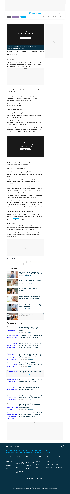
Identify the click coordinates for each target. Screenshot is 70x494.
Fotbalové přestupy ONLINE (20, 452)
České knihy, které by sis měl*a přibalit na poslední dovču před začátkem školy (31, 396)
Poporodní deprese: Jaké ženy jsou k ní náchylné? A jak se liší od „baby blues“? (30, 273)
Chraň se (60, 16)
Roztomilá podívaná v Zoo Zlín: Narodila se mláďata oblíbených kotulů (31, 380)
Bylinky (49, 16)
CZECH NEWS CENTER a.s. (39, 487)
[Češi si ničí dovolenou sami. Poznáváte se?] (12, 316)
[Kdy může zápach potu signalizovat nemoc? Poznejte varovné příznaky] (12, 299)
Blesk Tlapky (16, 450)
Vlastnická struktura (21, 491)
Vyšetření (55, 16)
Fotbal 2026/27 (38, 461)
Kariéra (41, 478)
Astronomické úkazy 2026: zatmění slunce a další (19, 466)
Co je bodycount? (9, 468)
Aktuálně (8, 456)
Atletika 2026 (38, 467)
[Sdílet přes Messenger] (15, 259)
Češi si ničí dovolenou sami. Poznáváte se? (31, 314)
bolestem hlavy (16, 218)
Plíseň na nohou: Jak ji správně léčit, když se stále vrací (31, 281)
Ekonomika (58, 456)
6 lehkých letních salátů (19, 474)
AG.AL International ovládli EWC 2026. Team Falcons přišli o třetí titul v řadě (30, 336)
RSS (37, 478)
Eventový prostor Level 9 (31, 452)
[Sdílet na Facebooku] (8, 259)
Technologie (49, 456)
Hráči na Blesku (22, 450)
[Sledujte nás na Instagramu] (10, 13)
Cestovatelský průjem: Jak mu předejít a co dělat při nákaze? (31, 305)
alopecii (20, 112)
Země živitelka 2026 (59, 467)
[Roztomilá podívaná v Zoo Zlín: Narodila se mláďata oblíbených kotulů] (12, 382)
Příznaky (45, 16)
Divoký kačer (28, 468)
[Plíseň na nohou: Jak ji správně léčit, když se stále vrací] (12, 282)
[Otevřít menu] (62, 13)
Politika (28, 456)
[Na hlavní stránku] (35, 13)
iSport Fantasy (29, 450)
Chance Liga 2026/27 (41, 452)
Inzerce (33, 478)
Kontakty (28, 478)
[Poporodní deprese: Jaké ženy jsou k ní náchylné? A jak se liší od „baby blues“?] (12, 274)
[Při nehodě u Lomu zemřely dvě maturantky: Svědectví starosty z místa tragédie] (12, 329)
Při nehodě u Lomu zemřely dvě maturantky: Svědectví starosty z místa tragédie (30, 328)
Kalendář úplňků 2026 (9, 467)
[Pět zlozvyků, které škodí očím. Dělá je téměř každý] (12, 291)
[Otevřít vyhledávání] (60, 13)
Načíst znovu (25, 149)
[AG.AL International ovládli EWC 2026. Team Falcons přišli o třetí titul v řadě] (12, 338)
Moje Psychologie (9, 450)
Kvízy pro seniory (9, 465)
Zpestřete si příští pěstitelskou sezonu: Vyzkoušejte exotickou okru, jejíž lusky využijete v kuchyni (30, 356)
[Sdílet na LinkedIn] (12, 259)
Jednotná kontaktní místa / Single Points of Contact (33, 491)
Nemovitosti (46, 450)
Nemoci (39, 16)
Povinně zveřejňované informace (47, 491)
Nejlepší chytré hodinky (49, 464)
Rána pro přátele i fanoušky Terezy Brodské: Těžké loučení (29, 388)
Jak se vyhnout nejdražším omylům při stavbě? (30, 372)
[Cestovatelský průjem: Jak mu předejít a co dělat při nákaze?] (12, 307)
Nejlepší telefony (48, 461)
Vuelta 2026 (47, 452)
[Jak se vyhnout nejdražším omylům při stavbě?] (12, 373)
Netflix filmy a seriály (49, 467)
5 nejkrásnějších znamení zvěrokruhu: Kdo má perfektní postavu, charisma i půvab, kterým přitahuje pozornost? (31, 414)
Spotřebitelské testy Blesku (37, 450)
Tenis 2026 (37, 464)
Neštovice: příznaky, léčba (10, 461)
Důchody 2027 (58, 464)
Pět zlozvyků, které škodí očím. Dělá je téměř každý (30, 289)
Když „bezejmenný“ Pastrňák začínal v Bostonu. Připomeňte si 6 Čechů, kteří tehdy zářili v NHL (30, 405)
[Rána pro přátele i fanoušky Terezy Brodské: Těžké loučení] (12, 390)
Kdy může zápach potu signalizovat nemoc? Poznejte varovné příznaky (29, 297)
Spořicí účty (57, 461)
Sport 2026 (38, 456)
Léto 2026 (18, 456)
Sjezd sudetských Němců (30, 462)
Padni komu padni (28, 465)
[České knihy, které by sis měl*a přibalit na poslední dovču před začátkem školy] (12, 398)
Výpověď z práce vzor (29, 467)
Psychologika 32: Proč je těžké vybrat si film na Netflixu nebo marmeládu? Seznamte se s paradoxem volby (30, 345)
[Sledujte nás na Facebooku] (8, 13)
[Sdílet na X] (10, 259)
